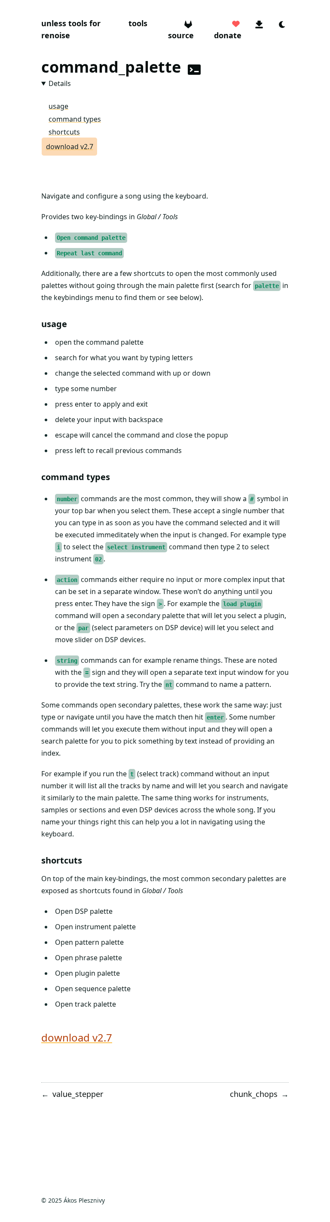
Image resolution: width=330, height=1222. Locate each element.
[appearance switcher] (282, 23)
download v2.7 (69, 146)
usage (58, 106)
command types (75, 119)
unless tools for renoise (71, 29)
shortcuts (64, 132)
